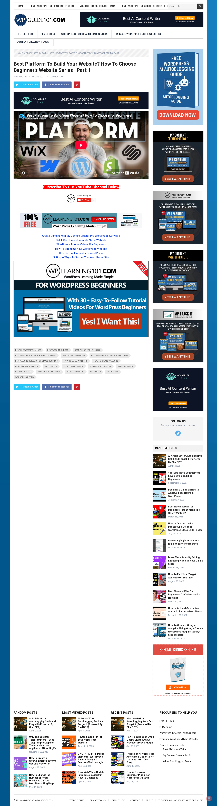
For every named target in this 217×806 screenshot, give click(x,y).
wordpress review (24, 377)
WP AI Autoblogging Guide (177, 761)
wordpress (113, 372)
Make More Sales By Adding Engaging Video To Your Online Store (185, 560)
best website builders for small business (36, 361)
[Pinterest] (77, 84)
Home (20, 6)
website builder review (49, 372)
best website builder (57, 350)
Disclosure (118, 800)
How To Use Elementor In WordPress (81, 253)
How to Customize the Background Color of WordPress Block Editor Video (185, 526)
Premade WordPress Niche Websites (138, 34)
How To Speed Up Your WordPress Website (81, 248)
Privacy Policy (98, 800)
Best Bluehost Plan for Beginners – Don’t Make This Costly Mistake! (184, 509)
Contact (135, 800)
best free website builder (28, 350)
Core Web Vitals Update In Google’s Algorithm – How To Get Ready (91, 775)
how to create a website (106, 361)
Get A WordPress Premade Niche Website (81, 240)
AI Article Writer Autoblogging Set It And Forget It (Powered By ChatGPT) (185, 459)
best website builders (74, 355)
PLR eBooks (48, 34)
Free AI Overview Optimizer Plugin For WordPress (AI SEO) (138, 775)
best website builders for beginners (109, 355)
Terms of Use (77, 800)
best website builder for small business (35, 355)
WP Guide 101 (20, 77)
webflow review (125, 366)
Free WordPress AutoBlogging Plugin (146, 6)
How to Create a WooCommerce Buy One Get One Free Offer (42, 761)
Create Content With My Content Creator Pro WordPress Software (81, 235)
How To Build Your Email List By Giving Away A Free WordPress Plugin (140, 740)
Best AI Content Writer (175, 749)
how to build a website (75, 361)
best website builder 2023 (87, 350)
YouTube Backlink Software (98, 6)
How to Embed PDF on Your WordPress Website (90, 740)
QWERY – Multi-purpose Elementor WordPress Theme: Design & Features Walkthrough (91, 758)
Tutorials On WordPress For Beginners (181, 800)
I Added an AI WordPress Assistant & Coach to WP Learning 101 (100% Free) (140, 758)
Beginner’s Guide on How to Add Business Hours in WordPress (183, 492)
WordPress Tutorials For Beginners (84, 34)
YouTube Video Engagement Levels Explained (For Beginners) (184, 476)
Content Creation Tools (33, 41)
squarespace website (100, 366)
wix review (95, 372)
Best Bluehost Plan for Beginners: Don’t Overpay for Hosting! (184, 594)
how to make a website (26, 366)
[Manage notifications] (209, 798)
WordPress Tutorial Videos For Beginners (81, 244)
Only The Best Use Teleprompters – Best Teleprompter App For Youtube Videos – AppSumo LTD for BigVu (42, 743)
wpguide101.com (44, 800)
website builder (23, 372)
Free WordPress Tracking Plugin (52, 6)
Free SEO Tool (25, 34)
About (149, 800)
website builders (75, 372)
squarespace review (73, 366)
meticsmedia (51, 366)
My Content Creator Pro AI (177, 755)
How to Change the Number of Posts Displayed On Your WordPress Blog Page (41, 779)
